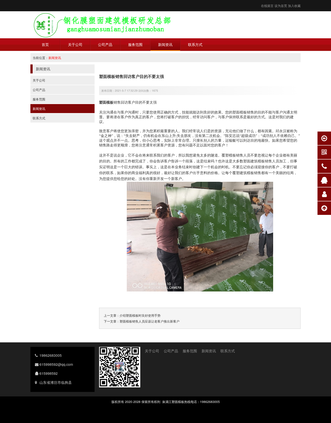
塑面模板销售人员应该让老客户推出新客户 (149, 321)
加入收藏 (294, 5)
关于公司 (75, 44)
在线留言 (267, 5)
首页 (45, 44)
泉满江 (167, 401)
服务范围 (135, 44)
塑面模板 (106, 102)
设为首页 (280, 5)
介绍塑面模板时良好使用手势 (140, 315)
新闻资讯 (165, 44)
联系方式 (195, 44)
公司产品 (105, 44)
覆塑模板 (229, 155)
